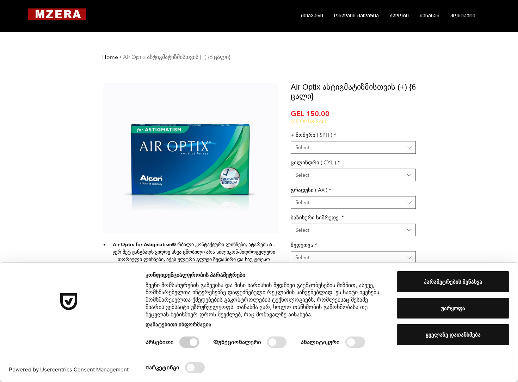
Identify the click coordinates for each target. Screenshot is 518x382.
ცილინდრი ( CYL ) (315, 162)
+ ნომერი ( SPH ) (313, 135)
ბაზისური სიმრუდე (317, 217)
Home (110, 57)
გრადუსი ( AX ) (311, 190)
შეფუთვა (304, 245)
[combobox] (353, 147)
